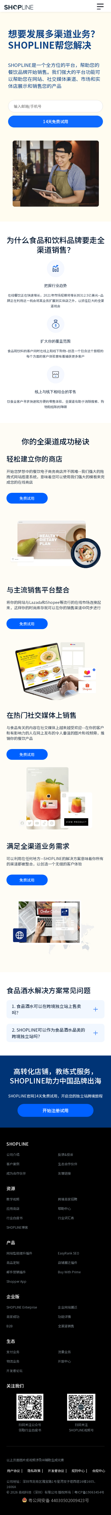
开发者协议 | (57, 1470)
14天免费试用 (55, 121)
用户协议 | (15, 1470)
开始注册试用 (55, 1110)
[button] (101, 6)
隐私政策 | (35, 1470)
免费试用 (26, 498)
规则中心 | (80, 1470)
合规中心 (98, 1470)
